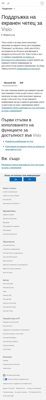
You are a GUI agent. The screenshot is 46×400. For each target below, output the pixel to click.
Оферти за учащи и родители (12, 268)
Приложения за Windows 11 (11, 203)
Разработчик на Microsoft (11, 322)
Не (29, 179)
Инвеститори (7, 368)
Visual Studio (7, 349)
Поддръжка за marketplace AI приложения (16, 330)
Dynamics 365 (7, 295)
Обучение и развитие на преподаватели (15, 265)
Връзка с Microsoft (8, 388)
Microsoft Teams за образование (13, 253)
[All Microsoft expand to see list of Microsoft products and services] (3, 3)
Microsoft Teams (8, 311)
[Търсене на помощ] (9, 3)
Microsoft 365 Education (10, 257)
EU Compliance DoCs (35, 392)
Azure (4, 291)
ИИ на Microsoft (8, 284)
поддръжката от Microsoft (28, 68)
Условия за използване (34, 388)
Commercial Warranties (10, 234)
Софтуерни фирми (8, 345)
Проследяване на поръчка (11, 226)
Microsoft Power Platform (10, 341)
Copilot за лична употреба (11, 196)
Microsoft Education (9, 245)
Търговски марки (8, 392)
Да (16, 179)
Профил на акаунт (8, 214)
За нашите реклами (21, 392)
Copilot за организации (10, 192)
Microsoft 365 (7, 199)
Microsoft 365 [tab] (10, 82)
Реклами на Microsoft (9, 303)
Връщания (6, 222)
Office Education (8, 261)
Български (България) (13, 375)
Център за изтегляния (10, 218)
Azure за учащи (7, 272)
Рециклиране (7, 230)
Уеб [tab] (21, 82)
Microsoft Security (8, 287)
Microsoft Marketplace (9, 337)
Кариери (5, 360)
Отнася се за (9, 35)
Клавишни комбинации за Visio (19, 141)
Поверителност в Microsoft (11, 364)
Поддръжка (7, 8)
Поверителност (20, 388)
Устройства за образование (11, 249)
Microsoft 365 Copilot (9, 307)
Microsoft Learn (7, 326)
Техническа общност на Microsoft (13, 334)
